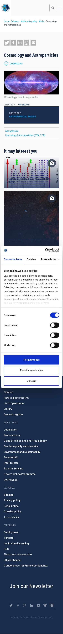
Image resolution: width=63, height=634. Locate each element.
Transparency (12, 435)
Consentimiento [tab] (13, 259)
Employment (11, 532)
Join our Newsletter (31, 586)
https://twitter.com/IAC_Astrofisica (11, 605)
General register (13, 414)
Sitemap (9, 494)
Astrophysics (11, 131)
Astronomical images (22, 116)
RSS (6, 549)
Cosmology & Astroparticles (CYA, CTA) (25, 135)
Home (6, 21)
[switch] (54, 325)
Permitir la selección (31, 370)
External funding (13, 468)
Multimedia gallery (29, 21)
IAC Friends (10, 479)
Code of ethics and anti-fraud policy (25, 440)
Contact (8, 392)
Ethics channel (12, 560)
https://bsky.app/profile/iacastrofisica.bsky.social (45, 605)
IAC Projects (11, 462)
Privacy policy (12, 500)
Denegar (31, 380)
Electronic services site (18, 554)
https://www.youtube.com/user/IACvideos (38, 605)
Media (41, 21)
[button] (7, 43)
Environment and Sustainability (22, 451)
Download (16, 63)
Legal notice (11, 506)
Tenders (9, 537)
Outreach (15, 21)
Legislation (10, 429)
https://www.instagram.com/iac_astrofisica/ (24, 605)
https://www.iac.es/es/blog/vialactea (51, 605)
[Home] (5, 8)
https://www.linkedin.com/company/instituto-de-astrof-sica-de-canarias (31, 605)
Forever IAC (11, 457)
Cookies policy (12, 511)
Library (8, 408)
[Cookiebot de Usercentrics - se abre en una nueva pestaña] (45, 250)
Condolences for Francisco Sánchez (26, 565)
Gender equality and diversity (21, 446)
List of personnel (14, 403)
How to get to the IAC (16, 397)
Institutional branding (16, 543)
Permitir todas (32, 359)
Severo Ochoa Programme (20, 474)
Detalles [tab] (31, 259)
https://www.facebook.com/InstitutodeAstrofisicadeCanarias (18, 605)
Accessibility (11, 517)
